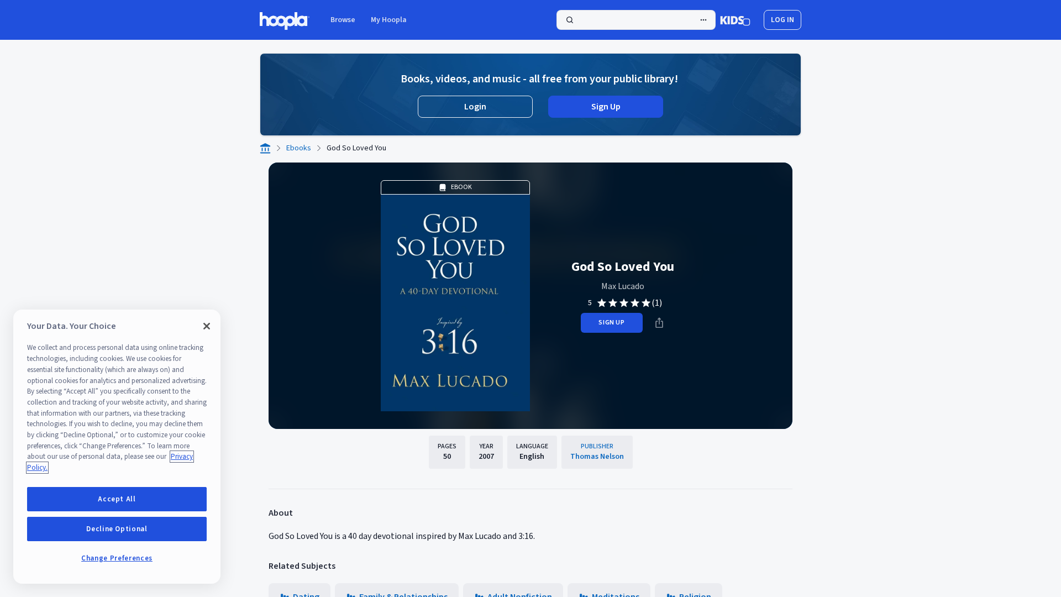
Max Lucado (622, 286)
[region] (116, 447)
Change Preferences (117, 558)
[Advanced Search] (703, 19)
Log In (782, 19)
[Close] (207, 326)
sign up (611, 322)
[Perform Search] (636, 20)
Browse (342, 19)
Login (475, 107)
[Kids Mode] (735, 20)
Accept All (117, 499)
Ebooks (298, 148)
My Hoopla (389, 19)
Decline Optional (117, 529)
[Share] (659, 322)
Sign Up (606, 107)
